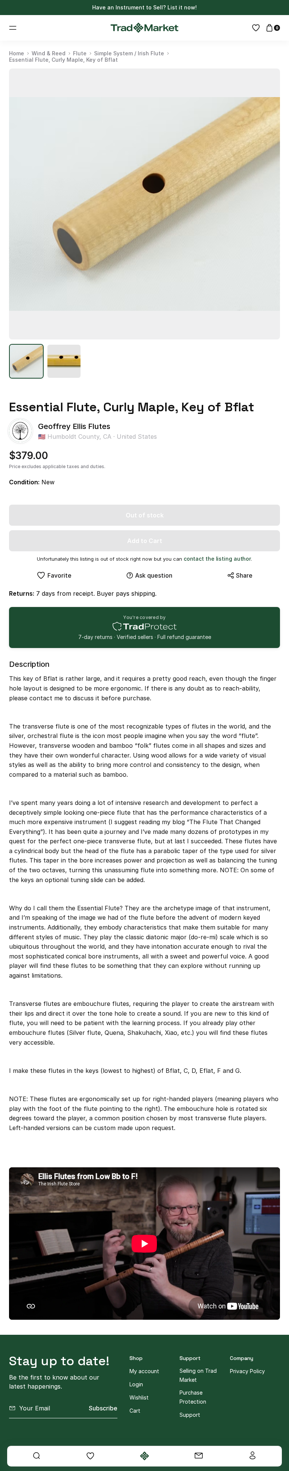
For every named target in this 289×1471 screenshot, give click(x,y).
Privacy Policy (247, 1371)
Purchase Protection (192, 1397)
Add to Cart (144, 541)
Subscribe (103, 1408)
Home (16, 53)
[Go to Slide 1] (26, 361)
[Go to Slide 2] (64, 361)
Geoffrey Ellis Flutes (74, 426)
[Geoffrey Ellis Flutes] (20, 431)
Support (189, 1415)
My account (144, 1371)
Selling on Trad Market (198, 1375)
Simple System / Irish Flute (129, 53)
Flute (80, 53)
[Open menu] (13, 28)
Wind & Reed (48, 53)
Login (136, 1384)
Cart (134, 1410)
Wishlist (139, 1397)
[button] (144, 203)
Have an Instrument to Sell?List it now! (144, 7)
